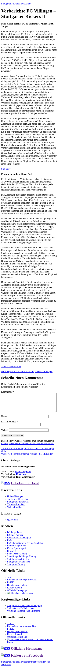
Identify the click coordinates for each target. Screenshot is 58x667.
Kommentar (7, 392)
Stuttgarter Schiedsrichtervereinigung (24, 605)
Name (5, 416)
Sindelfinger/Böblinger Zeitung (21, 556)
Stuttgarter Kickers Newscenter (15, 3)
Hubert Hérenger (15, 496)
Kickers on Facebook (27, 655)
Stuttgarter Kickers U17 (18, 501)
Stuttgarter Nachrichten (18, 559)
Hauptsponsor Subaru (17, 585)
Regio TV (12, 551)
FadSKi (10, 582)
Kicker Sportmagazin (17, 548)
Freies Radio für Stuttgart (19, 537)
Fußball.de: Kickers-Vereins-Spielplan (25, 543)
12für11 (10, 577)
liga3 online (12, 519)
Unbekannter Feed (25, 483)
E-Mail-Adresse (9, 421)
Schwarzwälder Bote (11, 366)
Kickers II (29, 371)
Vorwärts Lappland (16, 504)
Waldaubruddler (14, 507)
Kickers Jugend (14, 587)
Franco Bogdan (23, 471)
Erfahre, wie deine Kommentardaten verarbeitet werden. (27, 443)
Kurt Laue (21, 474)
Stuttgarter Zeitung (16, 564)
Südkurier (5, 169)
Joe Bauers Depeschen (17, 499)
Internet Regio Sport (16, 545)
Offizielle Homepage (17, 590)
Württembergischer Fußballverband (23, 611)
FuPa (9, 540)
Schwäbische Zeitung (17, 553)
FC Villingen (46, 371)
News (37, 371)
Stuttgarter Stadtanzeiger (18, 561)
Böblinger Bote (14, 532)
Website (5, 430)
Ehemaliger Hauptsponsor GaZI (22, 579)
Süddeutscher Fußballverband (21, 608)
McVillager (6, 371)
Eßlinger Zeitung (15, 535)
